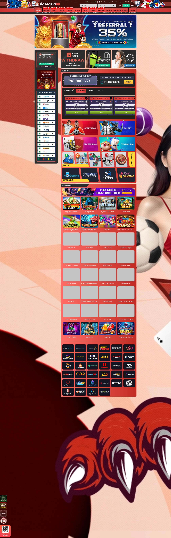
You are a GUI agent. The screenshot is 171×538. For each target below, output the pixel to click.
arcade (77, 10)
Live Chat (103, 2)
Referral (125, 10)
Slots (62, 10)
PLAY (76, 112)
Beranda (38, 10)
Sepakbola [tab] (81, 91)
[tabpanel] (100, 106)
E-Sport (54, 10)
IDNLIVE (70, 10)
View (128, 80)
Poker (85, 10)
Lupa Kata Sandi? (127, 2)
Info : (37, 13)
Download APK (92, 2)
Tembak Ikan (117, 10)
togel (93, 10)
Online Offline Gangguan (46, 159)
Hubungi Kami (114, 2)
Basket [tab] (91, 91)
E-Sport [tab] (100, 91)
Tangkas (109, 10)
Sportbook (46, 10)
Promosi (132, 10)
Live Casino (101, 10)
